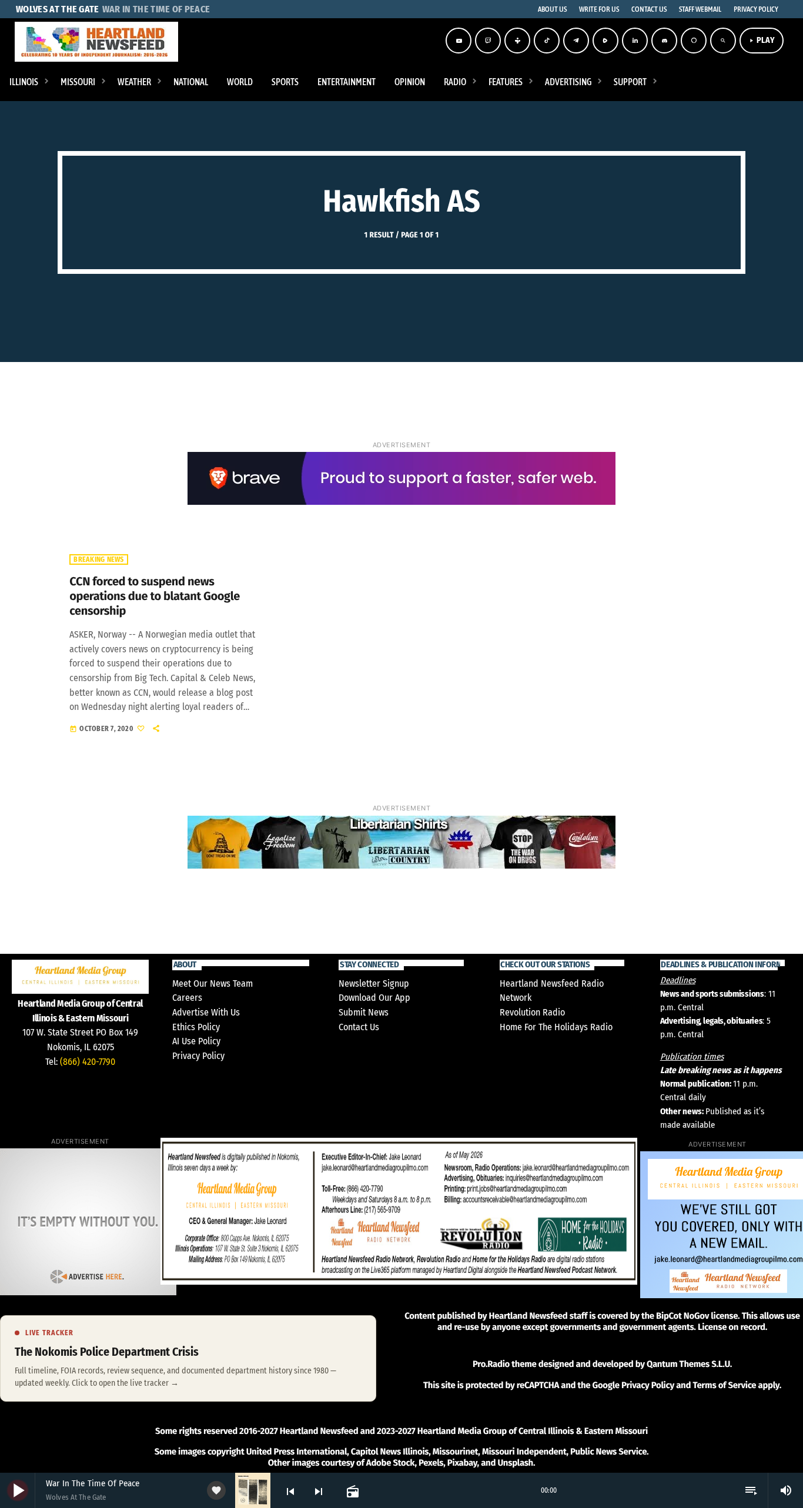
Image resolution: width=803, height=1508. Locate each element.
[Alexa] (694, 40)
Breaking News (98, 559)
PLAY (761, 40)
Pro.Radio (491, 1364)
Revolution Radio (532, 1012)
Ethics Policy (196, 1027)
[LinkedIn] (635, 40)
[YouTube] (458, 40)
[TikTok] (547, 40)
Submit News (364, 1012)
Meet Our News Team (212, 983)
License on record (731, 1327)
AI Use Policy (196, 1041)
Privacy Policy (198, 1055)
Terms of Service (724, 1385)
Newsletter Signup (374, 983)
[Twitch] (488, 40)
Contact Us (359, 1027)
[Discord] (664, 40)
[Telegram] (576, 40)
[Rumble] (605, 40)
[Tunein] (517, 40)
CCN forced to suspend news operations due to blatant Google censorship (154, 596)
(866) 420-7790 (87, 1061)
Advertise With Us (206, 1012)
